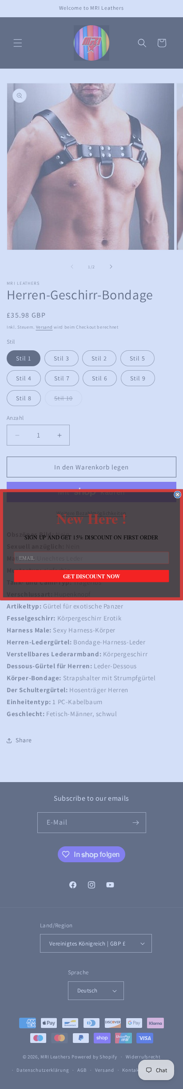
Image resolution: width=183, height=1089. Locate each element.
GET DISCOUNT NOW (91, 576)
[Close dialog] (178, 494)
